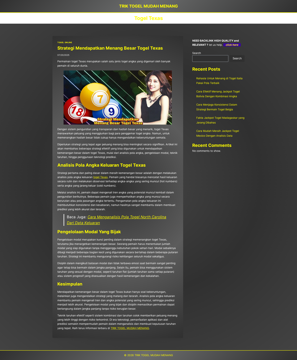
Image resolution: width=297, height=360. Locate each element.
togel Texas (100, 177)
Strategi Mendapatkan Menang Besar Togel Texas (110, 48)
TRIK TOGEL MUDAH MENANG (130, 328)
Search (196, 53)
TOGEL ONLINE (64, 42)
